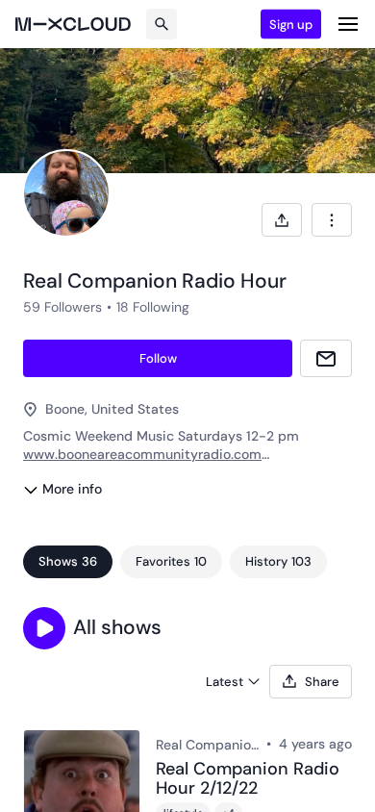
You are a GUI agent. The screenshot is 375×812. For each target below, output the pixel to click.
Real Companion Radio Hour (207, 744)
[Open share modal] (282, 220)
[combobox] (332, 220)
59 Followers (62, 307)
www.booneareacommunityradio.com (142, 454)
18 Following (152, 307)
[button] (44, 628)
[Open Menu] (348, 24)
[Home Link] (73, 24)
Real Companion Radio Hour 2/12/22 (247, 779)
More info (72, 488)
